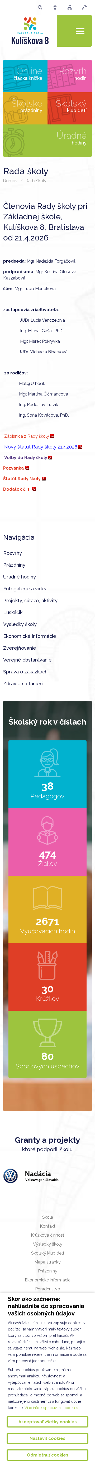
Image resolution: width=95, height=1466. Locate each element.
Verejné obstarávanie (27, 660)
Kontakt (47, 1226)
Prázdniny (14, 565)
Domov (10, 180)
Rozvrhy (12, 553)
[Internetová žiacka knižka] (85, 7)
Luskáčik (12, 612)
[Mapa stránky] (71, 7)
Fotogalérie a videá (25, 588)
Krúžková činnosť (47, 1235)
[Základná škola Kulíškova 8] (30, 31)
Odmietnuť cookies (47, 1455)
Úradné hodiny (19, 577)
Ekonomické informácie (29, 636)
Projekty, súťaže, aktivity (30, 600)
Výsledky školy (20, 624)
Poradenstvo (47, 1288)
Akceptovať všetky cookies (47, 1421)
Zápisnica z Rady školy (26, 436)
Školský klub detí (47, 1253)
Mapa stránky (47, 1262)
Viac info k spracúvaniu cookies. (52, 1408)
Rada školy (36, 180)
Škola (47, 1217)
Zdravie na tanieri (23, 683)
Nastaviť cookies (47, 1438)
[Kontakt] (56, 7)
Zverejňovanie (19, 648)
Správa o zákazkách (25, 671)
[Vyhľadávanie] (41, 7)
